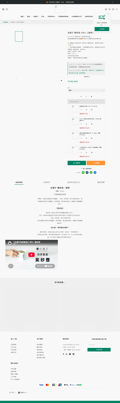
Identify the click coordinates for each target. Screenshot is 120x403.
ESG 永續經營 (15, 379)
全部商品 (5, 22)
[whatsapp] (91, 172)
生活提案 (13, 350)
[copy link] (95, 172)
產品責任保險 (41, 358)
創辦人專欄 (14, 374)
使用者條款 (40, 352)
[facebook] (87, 172)
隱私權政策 (40, 355)
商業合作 (13, 352)
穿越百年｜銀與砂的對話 (17, 22)
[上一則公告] (7, 2)
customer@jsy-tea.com (71, 344)
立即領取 (102, 29)
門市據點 (13, 369)
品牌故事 (13, 371)
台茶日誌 (13, 347)
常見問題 (39, 344)
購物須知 (39, 347)
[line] (83, 172)
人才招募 (13, 377)
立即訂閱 (99, 350)
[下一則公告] (112, 2)
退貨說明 (39, 350)
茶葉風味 (13, 344)
